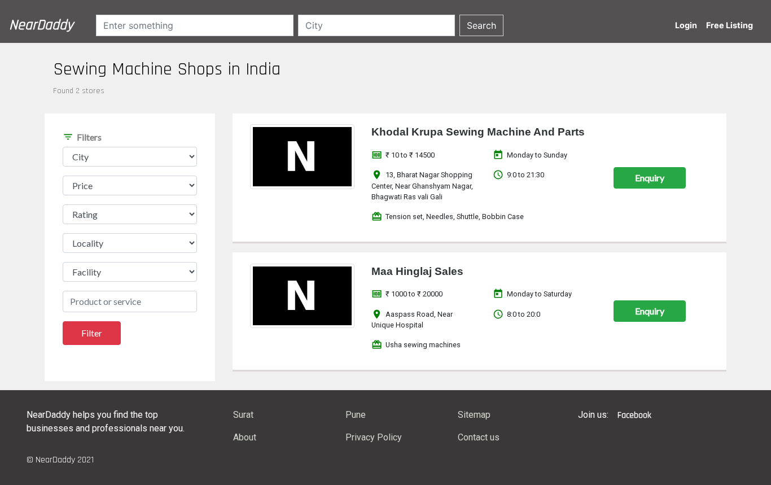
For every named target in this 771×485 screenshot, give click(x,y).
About (244, 437)
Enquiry (649, 177)
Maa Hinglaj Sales (417, 271)
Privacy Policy (373, 437)
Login (686, 25)
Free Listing (729, 25)
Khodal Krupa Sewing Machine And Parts (478, 132)
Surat (243, 414)
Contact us (479, 437)
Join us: (593, 414)
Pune (355, 414)
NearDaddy (41, 25)
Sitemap (474, 414)
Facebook (634, 415)
